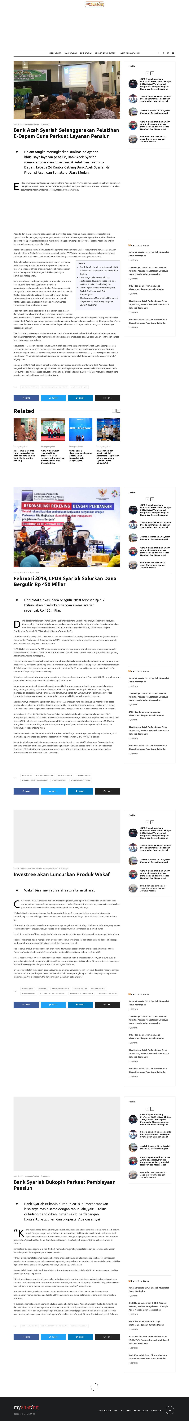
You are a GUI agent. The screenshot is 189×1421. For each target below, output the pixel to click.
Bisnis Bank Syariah (30, 387)
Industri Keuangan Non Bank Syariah (28, 868)
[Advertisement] (94, 29)
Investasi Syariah (81, 988)
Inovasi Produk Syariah (45, 775)
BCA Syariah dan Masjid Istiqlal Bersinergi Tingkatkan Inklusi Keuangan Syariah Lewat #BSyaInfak (99, 301)
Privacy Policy (141, 1411)
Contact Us (156, 1411)
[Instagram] (168, 53)
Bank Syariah (70, 53)
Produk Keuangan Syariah (81, 780)
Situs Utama (55, 53)
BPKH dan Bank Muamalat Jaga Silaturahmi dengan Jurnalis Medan (153, 139)
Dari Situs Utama (140, 245)
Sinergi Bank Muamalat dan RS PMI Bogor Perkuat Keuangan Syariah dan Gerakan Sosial (155, 98)
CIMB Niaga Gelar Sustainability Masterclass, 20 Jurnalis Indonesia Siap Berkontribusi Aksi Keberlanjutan (98, 280)
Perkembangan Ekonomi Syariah (82, 993)
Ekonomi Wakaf (28, 988)
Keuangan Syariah (32, 124)
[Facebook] (159, 53)
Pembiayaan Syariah (59, 780)
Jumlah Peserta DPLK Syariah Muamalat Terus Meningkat (155, 111)
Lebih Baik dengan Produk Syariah (54, 387)
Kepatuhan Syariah (65, 775)
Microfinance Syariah (105, 53)
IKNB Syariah (86, 53)
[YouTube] (172, 53)
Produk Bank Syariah (79, 387)
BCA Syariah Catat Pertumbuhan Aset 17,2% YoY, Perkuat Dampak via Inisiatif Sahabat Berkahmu (149, 304)
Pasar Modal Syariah (130, 53)
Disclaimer (126, 1411)
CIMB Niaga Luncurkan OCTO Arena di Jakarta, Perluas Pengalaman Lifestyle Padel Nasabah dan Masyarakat (155, 125)
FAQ (115, 1411)
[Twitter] (163, 53)
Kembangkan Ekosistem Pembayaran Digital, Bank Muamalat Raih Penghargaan (97, 291)
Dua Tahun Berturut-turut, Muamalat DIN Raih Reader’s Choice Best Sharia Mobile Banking (99, 270)
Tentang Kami (104, 1411)
